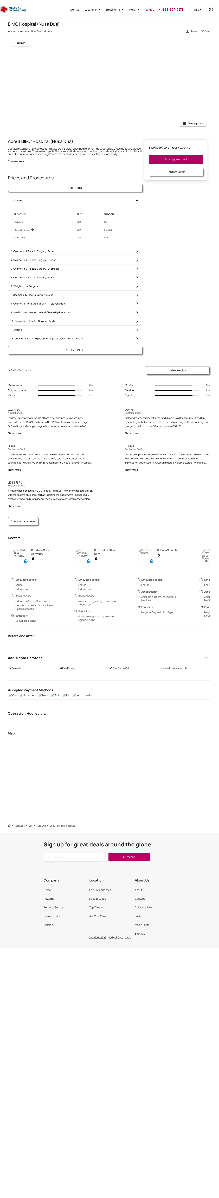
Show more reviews (23, 521)
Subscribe (129, 857)
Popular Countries (100, 890)
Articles (48, 925)
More (132, 9)
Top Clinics (95, 907)
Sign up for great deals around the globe (97, 844)
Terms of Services (54, 907)
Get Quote (75, 188)
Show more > (15, 433)
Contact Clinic (75, 350)
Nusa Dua (41, 826)
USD (196, 9)
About (138, 890)
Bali (30, 826)
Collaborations (143, 907)
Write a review (177, 370)
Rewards (49, 899)
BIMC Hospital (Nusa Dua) (62, 826)
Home (47, 890)
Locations (90, 9)
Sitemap (140, 933)
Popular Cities (97, 899)
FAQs (138, 916)
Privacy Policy (52, 916)
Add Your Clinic (98, 916)
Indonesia (19, 826)
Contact (75, 9)
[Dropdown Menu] (99, 9)
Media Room (142, 925)
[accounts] (212, 9)
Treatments (113, 9)
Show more (16, 161)
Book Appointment (176, 159)
